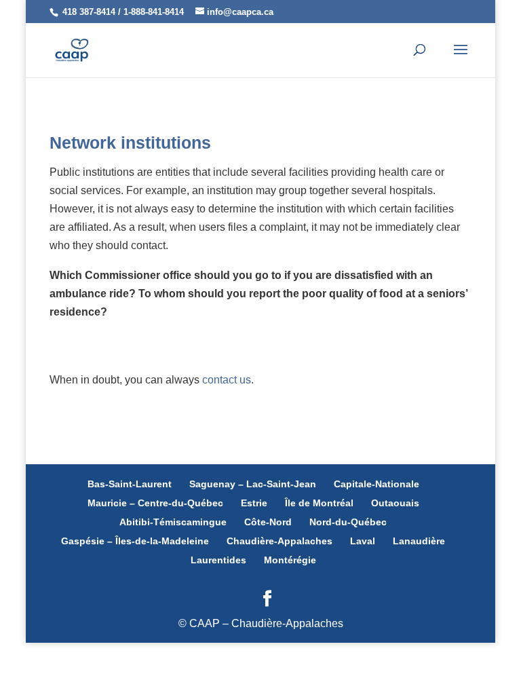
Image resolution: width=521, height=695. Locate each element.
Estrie (254, 502)
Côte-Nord (268, 521)
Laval (362, 541)
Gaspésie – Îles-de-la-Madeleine (135, 541)
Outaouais (395, 502)
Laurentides (218, 560)
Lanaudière (419, 541)
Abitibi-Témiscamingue (173, 521)
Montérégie (290, 560)
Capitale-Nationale (376, 483)
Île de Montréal (319, 502)
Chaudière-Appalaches (279, 541)
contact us (226, 380)
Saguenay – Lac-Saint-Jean (252, 483)
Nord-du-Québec (348, 521)
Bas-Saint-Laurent (130, 483)
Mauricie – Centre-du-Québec (155, 502)
